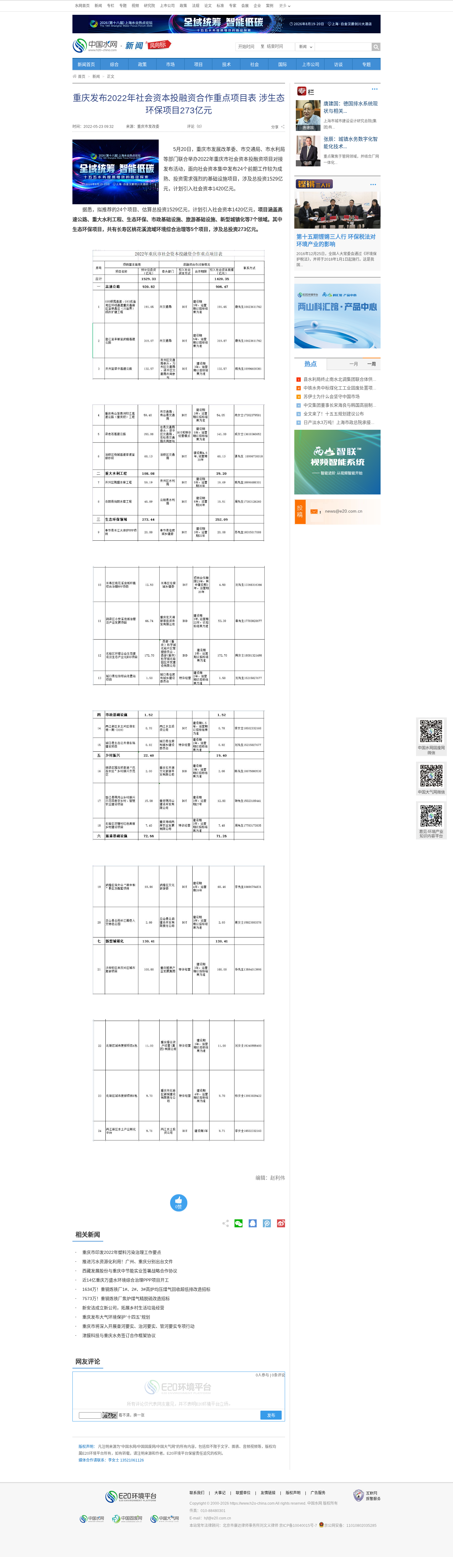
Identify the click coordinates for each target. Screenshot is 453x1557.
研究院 (149, 6)
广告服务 (318, 1493)
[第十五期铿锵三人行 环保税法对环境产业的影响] (337, 194)
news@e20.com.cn (343, 511)
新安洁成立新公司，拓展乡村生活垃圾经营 (123, 1307)
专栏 (110, 6)
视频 (135, 6)
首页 (81, 77)
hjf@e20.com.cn (217, 1518)
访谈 (338, 64)
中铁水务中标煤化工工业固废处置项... (340, 387)
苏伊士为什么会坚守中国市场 (332, 396)
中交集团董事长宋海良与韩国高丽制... (340, 405)
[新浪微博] (281, 1221)
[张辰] (308, 138)
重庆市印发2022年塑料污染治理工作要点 (121, 1252)
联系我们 (197, 1493)
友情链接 (268, 1493)
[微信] (239, 1221)
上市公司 (167, 6)
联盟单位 (243, 1493)
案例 (269, 6)
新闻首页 (86, 64)
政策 (183, 6)
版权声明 (293, 1493)
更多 (374, 89)
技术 (226, 64)
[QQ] (253, 1221)
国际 (282, 64)
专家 (232, 6)
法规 (195, 6)
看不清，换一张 (132, 1415)
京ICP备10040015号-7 (298, 1525)
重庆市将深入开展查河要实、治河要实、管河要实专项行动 (138, 1326)
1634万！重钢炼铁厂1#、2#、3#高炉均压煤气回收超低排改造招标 (146, 1289)
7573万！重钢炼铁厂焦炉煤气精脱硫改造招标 (126, 1298)
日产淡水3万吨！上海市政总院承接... (339, 422)
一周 (371, 363)
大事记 (220, 1493)
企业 (257, 6)
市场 (170, 64)
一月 (353, 363)
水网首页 (82, 6)
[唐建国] (308, 102)
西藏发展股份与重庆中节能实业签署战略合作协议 (129, 1270)
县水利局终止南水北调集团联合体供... (340, 379)
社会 (254, 64)
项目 (198, 64)
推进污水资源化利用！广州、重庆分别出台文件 (127, 1261)
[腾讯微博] (267, 1221)
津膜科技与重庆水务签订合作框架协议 (119, 1335)
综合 (114, 64)
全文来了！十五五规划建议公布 (334, 413)
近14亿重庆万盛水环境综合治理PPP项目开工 (125, 1280)
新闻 (98, 6)
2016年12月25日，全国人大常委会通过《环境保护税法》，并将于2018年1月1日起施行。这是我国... (336, 259)
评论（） (195, 126)
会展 (245, 6)
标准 (220, 6)
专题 (123, 6)
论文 (208, 6)
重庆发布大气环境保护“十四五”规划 (116, 1317)
